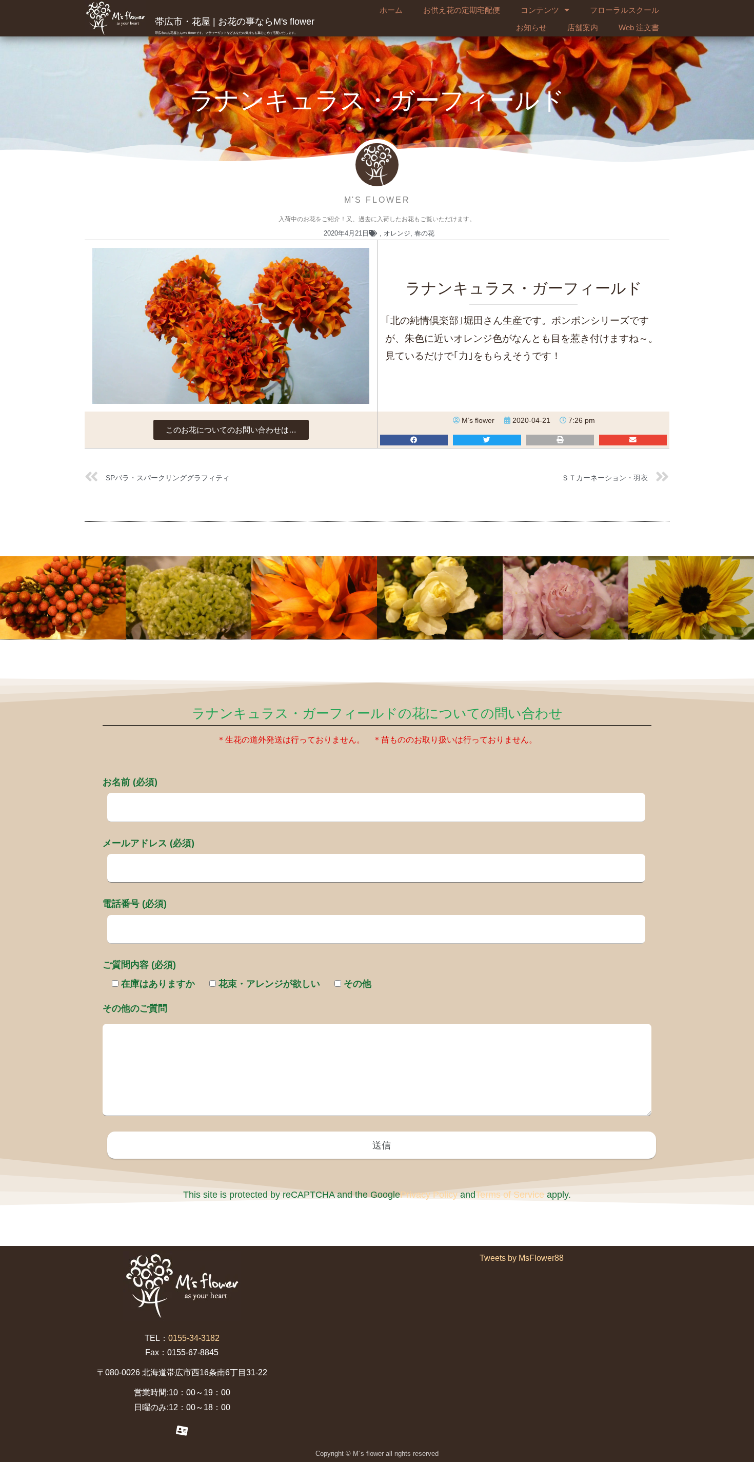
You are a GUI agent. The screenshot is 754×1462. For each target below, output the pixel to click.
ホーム (391, 10)
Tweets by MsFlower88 (522, 1258)
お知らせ (531, 27)
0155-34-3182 (194, 1338)
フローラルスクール (624, 10)
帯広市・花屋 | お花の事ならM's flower (234, 21)
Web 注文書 (639, 27)
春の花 (424, 233)
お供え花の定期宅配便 (461, 10)
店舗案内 (582, 27)
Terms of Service (509, 1195)
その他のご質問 (135, 1008)
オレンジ (397, 233)
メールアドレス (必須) (148, 843)
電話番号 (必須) (135, 904)
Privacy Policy (429, 1195)
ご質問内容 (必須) (139, 965)
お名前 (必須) (130, 782)
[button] (231, 430)
